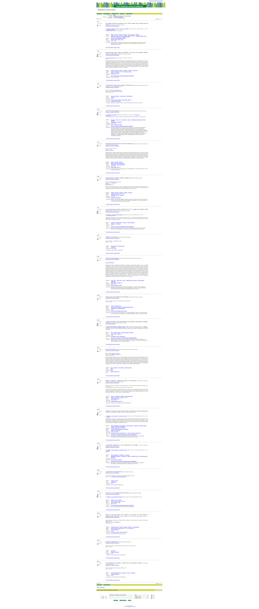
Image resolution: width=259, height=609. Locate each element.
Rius (120, 119)
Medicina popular (128, 367)
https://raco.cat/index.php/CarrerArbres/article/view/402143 (122, 75)
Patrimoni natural (117, 332)
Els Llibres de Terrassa (118, 91)
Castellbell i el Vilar (135, 456)
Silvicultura (133, 572)
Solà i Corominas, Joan (115, 501)
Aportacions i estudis (110, 29)
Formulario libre (159, 590)
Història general (121, 246)
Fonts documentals (131, 222)
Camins (128, 119)
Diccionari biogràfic (129, 396)
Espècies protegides (125, 332)
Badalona (117, 73)
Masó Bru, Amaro (126, 36)
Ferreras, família (128, 71)
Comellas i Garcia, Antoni (116, 99)
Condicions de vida (114, 527)
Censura (112, 426)
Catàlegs (115, 367)
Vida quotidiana (136, 527)
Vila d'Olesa (117, 522)
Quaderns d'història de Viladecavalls (119, 476)
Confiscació (117, 426)
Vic (115, 223)
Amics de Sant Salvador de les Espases (119, 311)
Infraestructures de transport (136, 119)
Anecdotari (113, 550)
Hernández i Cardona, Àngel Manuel (112, 55)
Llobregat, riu (119, 122)
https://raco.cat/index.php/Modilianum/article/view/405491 (122, 226)
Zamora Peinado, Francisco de (117, 528)
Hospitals (130, 70)
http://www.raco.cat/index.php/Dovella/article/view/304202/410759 (124, 337)
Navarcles (113, 73)
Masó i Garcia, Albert (126, 99)
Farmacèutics (117, 396)
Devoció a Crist (118, 305)
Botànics (117, 192)
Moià (119, 502)
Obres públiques (141, 280)
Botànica (121, 192)
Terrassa (112, 97)
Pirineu (111, 369)
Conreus (128, 572)
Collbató (128, 456)
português (151, 0)
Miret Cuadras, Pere (115, 167)
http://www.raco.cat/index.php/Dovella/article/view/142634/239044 (124, 434)
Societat (125, 527)
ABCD (131, 606)
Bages (115, 333)
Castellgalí (113, 195)
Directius (125, 34)
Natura (145, 326)
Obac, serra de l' (114, 502)
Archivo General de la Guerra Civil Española (119, 429)
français (158, 0)
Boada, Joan (131, 528)
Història (108, 450)
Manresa (112, 223)
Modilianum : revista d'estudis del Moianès (115, 214)
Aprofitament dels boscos (116, 572)
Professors (130, 192)
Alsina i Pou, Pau (114, 36)
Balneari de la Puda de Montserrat (117, 163)
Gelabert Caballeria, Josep (141, 36)
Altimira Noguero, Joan (114, 371)
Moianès (119, 223)
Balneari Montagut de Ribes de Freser (118, 38)
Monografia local (114, 246)
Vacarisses (113, 247)
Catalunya (122, 195)
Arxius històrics (122, 425)
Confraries (113, 222)
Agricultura (124, 572)
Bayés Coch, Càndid (120, 37)
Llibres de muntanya (115, 354)
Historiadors (122, 426)
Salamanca (118, 430)
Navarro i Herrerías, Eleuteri (116, 124)
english (155, 0)
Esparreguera (113, 122)
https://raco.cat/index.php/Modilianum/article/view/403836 (122, 505)
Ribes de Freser (114, 39)
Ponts (117, 119)
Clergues (119, 500)
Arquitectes (113, 281)
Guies (111, 367)
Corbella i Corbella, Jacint (116, 401)
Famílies (120, 70)
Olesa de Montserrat (121, 164)
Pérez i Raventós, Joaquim (110, 323)
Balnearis (113, 34)
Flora (112, 332)
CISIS (128, 606)
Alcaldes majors (119, 222)
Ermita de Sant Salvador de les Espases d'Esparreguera (122, 307)
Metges (116, 34)
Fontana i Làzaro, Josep (115, 428)
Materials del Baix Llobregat (112, 114)
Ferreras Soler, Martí (115, 71)
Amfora (113, 182)
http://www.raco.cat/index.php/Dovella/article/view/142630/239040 (124, 461)
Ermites (112, 305)
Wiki (134, 606)
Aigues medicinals (131, 34)
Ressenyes (137, 114)
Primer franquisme (129, 425)
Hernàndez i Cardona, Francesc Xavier (118, 532)
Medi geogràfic (129, 96)
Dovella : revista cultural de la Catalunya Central (116, 326)
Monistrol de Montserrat (115, 456)
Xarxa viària (124, 119)
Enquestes (130, 527)
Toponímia (127, 454)
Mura (112, 333)
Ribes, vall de (120, 39)
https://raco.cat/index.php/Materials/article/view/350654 (122, 126)
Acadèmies (125, 70)
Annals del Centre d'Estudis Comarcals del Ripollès (117, 28)
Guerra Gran (135, 70)
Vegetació (113, 480)
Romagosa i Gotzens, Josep (116, 397)
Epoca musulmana (114, 454)
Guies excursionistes (115, 96)
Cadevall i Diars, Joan (115, 193)
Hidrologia (137, 34)
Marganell (113, 457)
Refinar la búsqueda (118, 17)
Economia (121, 527)
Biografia (121, 34)
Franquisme (136, 425)
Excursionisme (123, 96)
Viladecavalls (113, 482)
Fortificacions (121, 454)
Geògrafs (125, 192)
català (161, 0)
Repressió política (142, 425)
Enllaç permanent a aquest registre (113, 47)
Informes (124, 222)
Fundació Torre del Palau (116, 101)
